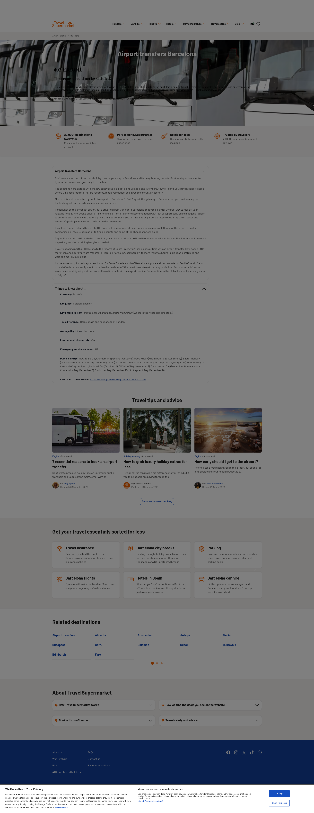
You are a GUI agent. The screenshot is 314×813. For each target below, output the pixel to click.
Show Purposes (279, 803)
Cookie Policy (61, 807)
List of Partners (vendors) (150, 801)
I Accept (279, 794)
